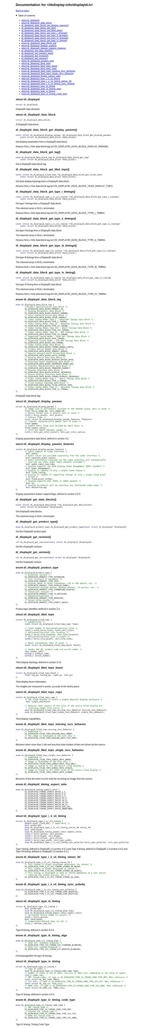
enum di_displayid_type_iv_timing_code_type (44, 94)
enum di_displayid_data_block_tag (38, 43)
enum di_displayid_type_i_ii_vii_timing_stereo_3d (46, 81)
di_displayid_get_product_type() (37, 53)
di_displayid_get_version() (34, 58)
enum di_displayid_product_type (37, 61)
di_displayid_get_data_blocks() (37, 51)
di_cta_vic (45, 984)
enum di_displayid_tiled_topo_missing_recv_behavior (48, 71)
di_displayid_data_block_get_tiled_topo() (42, 30)
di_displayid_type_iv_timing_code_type (51, 971)
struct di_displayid (30, 20)
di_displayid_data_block (37, 120)
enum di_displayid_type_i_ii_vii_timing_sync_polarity (48, 84)
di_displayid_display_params (45, 135)
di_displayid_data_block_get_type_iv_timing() (44, 40)
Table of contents (26, 15)
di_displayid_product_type (35, 527)
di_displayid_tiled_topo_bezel (55, 645)
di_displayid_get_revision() (34, 56)
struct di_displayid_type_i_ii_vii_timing (40, 78)
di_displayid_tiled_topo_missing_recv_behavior (55, 710)
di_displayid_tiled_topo (43, 175)
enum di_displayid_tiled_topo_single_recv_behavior (47, 73)
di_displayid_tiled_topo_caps (55, 624)
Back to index (22, 11)
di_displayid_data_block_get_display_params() (45, 25)
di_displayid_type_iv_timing (45, 278)
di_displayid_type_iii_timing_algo (49, 911)
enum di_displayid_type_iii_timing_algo (41, 89)
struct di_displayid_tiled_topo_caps (39, 68)
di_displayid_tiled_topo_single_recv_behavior (55, 712)
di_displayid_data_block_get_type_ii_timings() (44, 35)
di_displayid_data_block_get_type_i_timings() (44, 33)
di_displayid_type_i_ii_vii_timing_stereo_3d (54, 827)
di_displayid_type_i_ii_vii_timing (49, 197)
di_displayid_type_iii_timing (46, 251)
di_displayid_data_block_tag (36, 157)
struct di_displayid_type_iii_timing (38, 86)
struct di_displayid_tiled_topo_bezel (39, 66)
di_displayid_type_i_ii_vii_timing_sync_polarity (56, 842)
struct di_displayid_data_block (36, 23)
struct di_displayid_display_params (39, 46)
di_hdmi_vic (45, 988)
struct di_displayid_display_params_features (43, 48)
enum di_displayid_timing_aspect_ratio (40, 76)
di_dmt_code (45, 979)
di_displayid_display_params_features (59, 419)
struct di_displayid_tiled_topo (35, 63)
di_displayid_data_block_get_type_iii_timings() (44, 38)
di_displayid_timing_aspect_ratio (39, 790)
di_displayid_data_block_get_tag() (38, 28)
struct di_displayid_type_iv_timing (38, 91)
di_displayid (30, 105)
